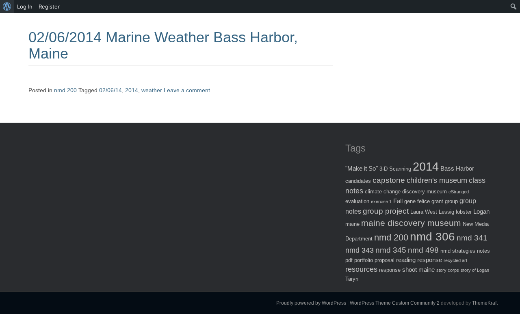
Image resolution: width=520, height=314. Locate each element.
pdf (349, 260)
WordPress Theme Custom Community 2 (395, 303)
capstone (389, 180)
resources (361, 269)
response (390, 270)
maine (352, 224)
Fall (398, 200)
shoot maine (418, 269)
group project (386, 211)
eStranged (458, 191)
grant (437, 201)
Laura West (423, 212)
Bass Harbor (457, 168)
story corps (447, 270)
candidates (358, 181)
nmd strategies (457, 251)
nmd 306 (432, 236)
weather (151, 90)
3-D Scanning (395, 169)
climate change (383, 191)
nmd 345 (390, 250)
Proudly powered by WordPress (311, 303)
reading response (419, 259)
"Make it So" (361, 168)
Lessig (446, 212)
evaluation (357, 201)
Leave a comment (187, 90)
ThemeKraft (485, 303)
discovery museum (424, 191)
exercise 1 (381, 201)
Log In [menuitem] (24, 6)
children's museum (437, 180)
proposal (384, 260)
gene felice (417, 201)
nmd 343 (359, 250)
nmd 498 (423, 250)
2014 (131, 90)
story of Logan (475, 270)
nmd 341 (472, 238)
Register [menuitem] (49, 6)
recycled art (455, 260)
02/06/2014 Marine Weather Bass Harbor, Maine (163, 45)
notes (483, 251)
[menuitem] (7, 6)
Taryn (351, 279)
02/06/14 (110, 90)
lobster (464, 212)
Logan (481, 211)
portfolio (363, 260)
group (451, 201)
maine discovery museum (411, 222)
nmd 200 (65, 90)
